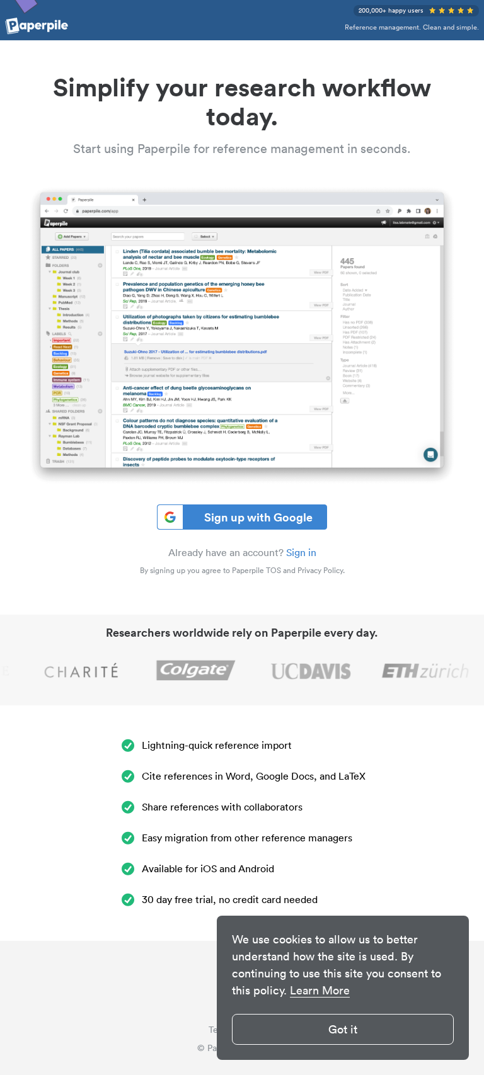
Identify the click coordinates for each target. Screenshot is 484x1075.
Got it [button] (342, 1029)
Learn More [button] (320, 990)
